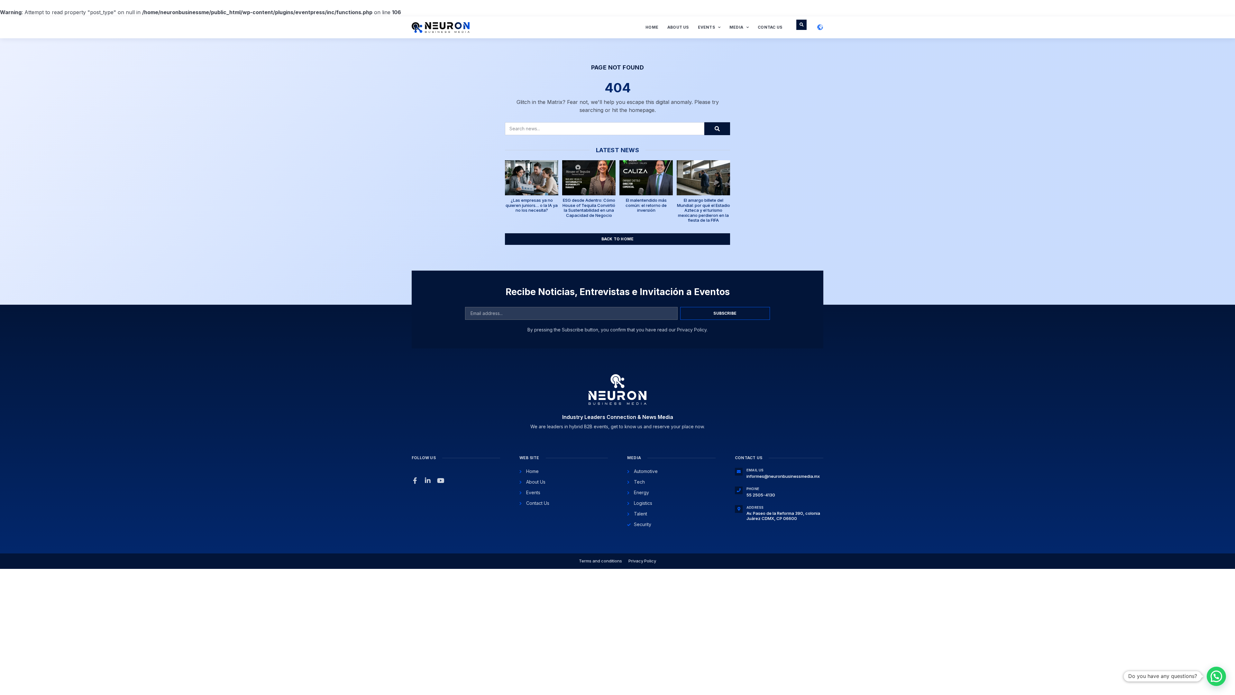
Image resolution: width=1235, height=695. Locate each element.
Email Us (755, 470)
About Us (678, 27)
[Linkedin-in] (428, 480)
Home (651, 27)
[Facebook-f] (415, 480)
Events (706, 27)
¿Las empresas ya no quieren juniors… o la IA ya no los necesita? (532, 205)
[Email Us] (739, 472)
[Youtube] (440, 480)
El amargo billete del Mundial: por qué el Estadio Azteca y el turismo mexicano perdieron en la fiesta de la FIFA (703, 210)
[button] (801, 25)
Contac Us (770, 27)
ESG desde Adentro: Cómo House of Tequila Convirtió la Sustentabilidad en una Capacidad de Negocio (589, 208)
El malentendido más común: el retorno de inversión (646, 205)
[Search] (717, 128)
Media (736, 27)
